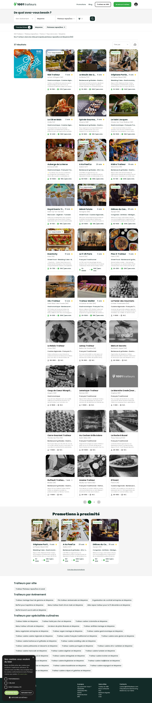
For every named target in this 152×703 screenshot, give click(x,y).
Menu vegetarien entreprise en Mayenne (32, 631)
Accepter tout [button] (11, 693)
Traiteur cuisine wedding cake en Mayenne (78, 641)
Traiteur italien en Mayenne (27, 621)
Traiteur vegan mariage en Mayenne (67, 631)
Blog (90, 4)
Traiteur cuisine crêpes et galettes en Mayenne (71, 670)
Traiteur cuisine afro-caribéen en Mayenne (114, 646)
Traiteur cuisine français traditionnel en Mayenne (77, 636)
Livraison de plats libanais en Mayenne (63, 626)
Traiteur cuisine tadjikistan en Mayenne (104, 661)
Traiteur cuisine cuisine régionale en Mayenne (34, 636)
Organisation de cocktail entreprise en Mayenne (111, 600)
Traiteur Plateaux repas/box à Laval (30, 589)
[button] (18, 697)
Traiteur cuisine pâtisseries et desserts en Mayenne (36, 646)
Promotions (81, 4)
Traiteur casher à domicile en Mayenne (91, 621)
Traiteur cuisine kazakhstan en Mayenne (69, 665)
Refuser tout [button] (26, 693)
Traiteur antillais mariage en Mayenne (99, 626)
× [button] (33, 657)
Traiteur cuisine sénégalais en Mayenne (69, 656)
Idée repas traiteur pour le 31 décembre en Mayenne (108, 605)
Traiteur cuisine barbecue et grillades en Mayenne (36, 641)
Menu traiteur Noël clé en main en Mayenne (65, 605)
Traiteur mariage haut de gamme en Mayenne (34, 600)
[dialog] (19, 678)
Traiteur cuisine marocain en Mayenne (31, 651)
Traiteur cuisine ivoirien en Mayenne (103, 656)
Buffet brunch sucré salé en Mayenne (31, 610)
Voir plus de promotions (76, 570)
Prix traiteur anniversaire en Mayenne (73, 600)
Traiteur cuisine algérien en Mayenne (66, 651)
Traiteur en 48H (103, 4)
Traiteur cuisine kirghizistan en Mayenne (67, 661)
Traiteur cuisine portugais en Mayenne (77, 646)
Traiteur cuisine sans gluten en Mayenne (117, 636)
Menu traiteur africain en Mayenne (30, 626)
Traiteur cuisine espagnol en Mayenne (105, 665)
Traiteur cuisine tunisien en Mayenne (100, 651)
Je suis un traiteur (122, 4)
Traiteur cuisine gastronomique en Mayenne (105, 631)
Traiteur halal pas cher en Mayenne (56, 621)
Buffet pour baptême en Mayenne (29, 605)
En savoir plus (22, 674)
